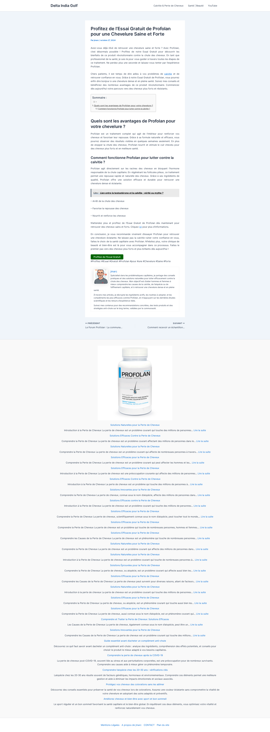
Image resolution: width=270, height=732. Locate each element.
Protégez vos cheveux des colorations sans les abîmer (135, 684)
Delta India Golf (64, 5)
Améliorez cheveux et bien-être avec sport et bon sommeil (135, 698)
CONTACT (149, 725)
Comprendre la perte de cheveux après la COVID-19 (135, 655)
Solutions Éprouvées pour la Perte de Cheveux (135, 565)
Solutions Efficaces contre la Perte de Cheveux (135, 500)
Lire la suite (200, 430)
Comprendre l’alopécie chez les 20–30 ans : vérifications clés (135, 669)
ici (140, 226)
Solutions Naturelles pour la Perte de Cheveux (135, 425)
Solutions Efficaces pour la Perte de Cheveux (135, 457)
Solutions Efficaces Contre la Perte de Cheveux (135, 435)
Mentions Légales (110, 725)
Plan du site (163, 725)
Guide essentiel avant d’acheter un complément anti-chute (135, 640)
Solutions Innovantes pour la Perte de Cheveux (135, 489)
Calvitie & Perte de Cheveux (169, 5)
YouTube (212, 5)
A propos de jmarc (131, 725)
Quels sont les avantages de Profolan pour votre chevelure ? (123, 105)
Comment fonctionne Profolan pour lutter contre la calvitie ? (124, 109)
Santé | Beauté (195, 5)
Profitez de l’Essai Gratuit (107, 256)
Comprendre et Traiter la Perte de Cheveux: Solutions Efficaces (135, 619)
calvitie (168, 73)
